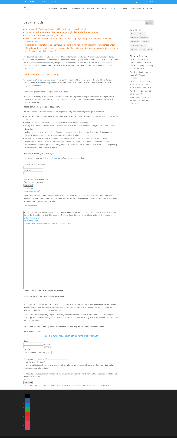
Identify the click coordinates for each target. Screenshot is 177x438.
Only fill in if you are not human (36, 179)
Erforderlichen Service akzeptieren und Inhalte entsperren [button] (47, 223)
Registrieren (28, 188)
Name (26, 341)
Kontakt (150, 9)
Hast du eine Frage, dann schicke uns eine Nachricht (71, 335)
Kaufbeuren (144, 38)
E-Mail (26, 350)
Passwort (27, 170)
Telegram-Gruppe (50, 158)
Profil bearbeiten (30, 206)
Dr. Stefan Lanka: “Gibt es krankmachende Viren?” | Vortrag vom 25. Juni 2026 (140, 84)
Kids (113, 9)
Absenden (28, 382)
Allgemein (134, 38)
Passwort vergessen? (31, 191)
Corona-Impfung (77, 9)
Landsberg (145, 41)
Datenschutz (149, 2)
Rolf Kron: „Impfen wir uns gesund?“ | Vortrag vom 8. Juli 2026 (140, 75)
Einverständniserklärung (34, 362)
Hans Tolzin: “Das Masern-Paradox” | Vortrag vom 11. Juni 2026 (141, 100)
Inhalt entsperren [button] (31, 221)
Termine (143, 49)
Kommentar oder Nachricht (35, 359)
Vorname (46, 344)
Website (26, 379)
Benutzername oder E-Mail (34, 164)
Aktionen (134, 34)
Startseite (53, 9)
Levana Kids (135, 45)
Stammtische (136, 9)
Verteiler (124, 9)
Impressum (138, 2)
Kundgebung (135, 41)
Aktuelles (64, 9)
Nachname (47, 347)
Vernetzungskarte (43, 80)
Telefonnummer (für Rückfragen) (37, 352)
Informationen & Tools (96, 9)
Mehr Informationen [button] (32, 218)
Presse (143, 45)
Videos (150, 49)
